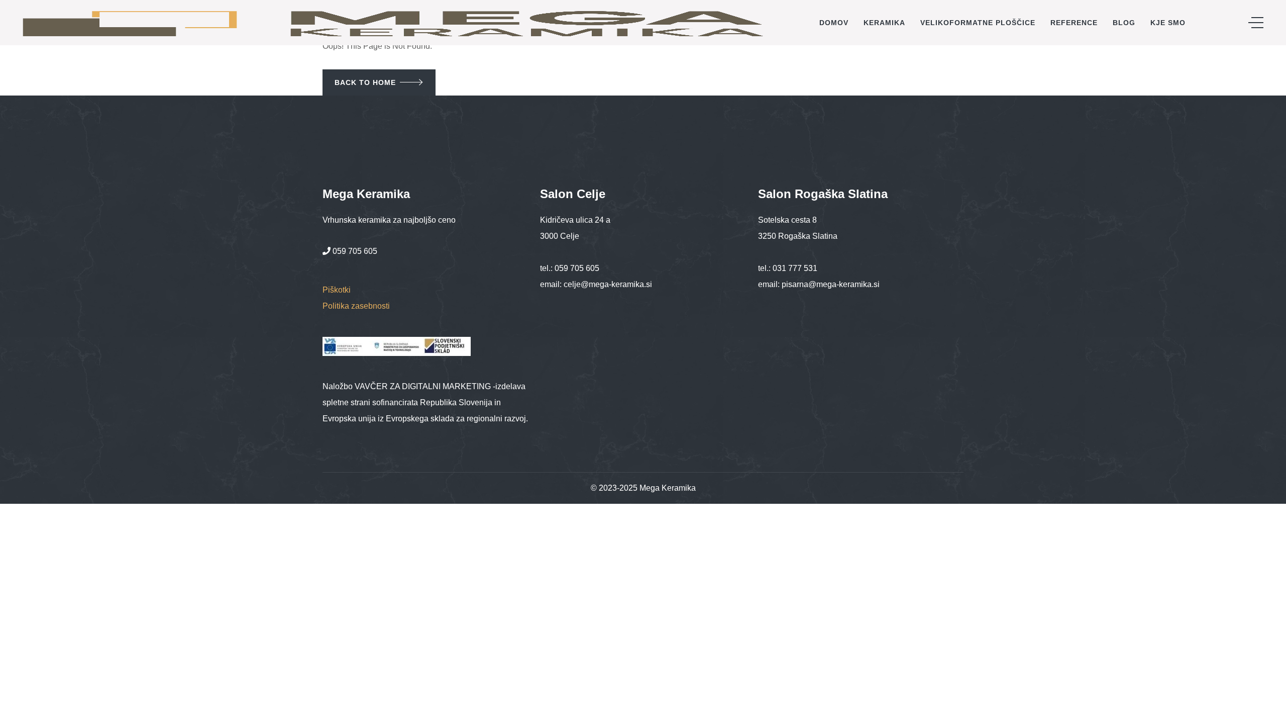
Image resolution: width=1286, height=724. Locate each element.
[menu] (1255, 22)
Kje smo (1168, 23)
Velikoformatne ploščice (977, 23)
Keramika (884, 23)
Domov (833, 23)
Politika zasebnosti (356, 306)
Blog (1124, 23)
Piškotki (337, 290)
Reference (1074, 23)
